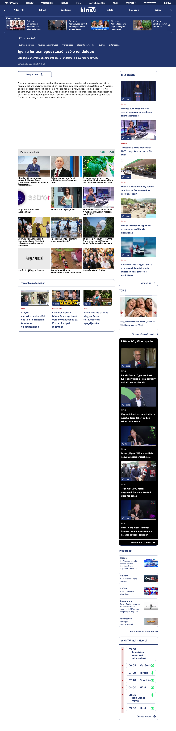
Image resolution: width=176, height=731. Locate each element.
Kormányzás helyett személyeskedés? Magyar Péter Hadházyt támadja (78, 28)
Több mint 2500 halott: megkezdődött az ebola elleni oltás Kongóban (136, 492)
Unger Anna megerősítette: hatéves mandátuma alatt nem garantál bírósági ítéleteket (136, 531)
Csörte (123, 588)
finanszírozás (67, 45)
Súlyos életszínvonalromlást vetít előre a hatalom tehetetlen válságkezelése (33, 319)
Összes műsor (144, 716)
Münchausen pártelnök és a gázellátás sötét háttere (34, 28)
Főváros (101, 45)
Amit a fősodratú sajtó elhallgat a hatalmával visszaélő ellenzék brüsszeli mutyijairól (119, 30)
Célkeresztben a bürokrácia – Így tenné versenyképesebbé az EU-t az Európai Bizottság (65, 319)
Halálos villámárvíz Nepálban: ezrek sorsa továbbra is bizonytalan (136, 229)
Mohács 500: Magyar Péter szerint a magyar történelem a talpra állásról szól (136, 112)
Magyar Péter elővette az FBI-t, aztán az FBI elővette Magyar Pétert (137, 323)
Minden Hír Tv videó (141, 542)
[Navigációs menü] (4, 9)
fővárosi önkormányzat (48, 45)
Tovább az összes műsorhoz (141, 631)
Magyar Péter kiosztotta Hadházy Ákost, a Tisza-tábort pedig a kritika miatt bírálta (138, 418)
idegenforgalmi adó (85, 45)
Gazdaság (31, 38)
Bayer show (126, 601)
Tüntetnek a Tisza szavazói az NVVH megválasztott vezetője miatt (136, 151)
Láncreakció (57, 309)
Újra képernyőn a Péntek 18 (161, 25)
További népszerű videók (143, 334)
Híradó (123, 558)
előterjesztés (114, 45)
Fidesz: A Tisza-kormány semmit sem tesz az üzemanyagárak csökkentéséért (137, 190)
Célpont (124, 575)
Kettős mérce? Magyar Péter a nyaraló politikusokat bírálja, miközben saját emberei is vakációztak (136, 270)
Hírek (23, 309)
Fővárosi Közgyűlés (26, 45)
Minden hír (145, 283)
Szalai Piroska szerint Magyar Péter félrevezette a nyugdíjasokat (95, 318)
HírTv (20, 38)
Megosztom (32, 74)
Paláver (124, 143)
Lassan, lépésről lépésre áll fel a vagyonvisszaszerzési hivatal (137, 455)
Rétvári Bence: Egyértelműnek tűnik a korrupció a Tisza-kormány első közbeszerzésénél (138, 379)
